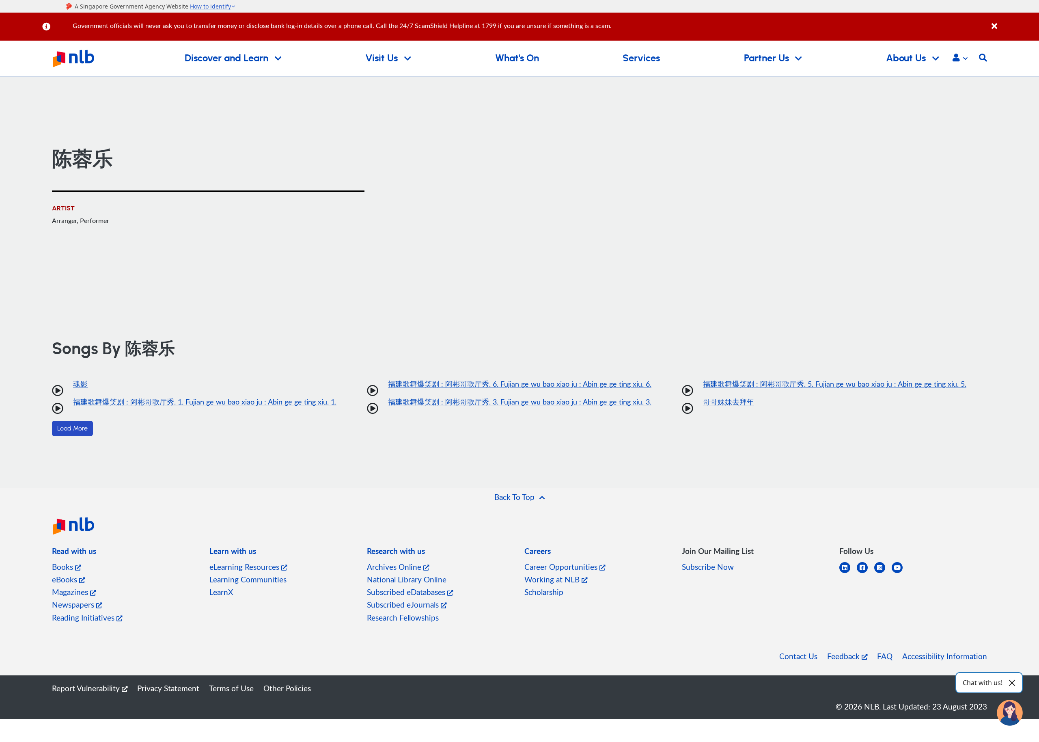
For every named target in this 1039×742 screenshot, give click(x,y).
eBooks (65, 579)
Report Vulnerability (87, 688)
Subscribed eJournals (404, 604)
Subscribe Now (708, 566)
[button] (960, 58)
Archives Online (395, 566)
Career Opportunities (561, 566)
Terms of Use (231, 688)
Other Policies (287, 688)
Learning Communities (248, 579)
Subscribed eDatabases (407, 591)
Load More (72, 428)
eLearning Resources (245, 566)
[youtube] (900, 572)
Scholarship (543, 591)
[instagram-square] (883, 572)
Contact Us (798, 656)
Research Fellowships (403, 617)
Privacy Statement (168, 688)
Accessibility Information (944, 656)
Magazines (71, 591)
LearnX (221, 591)
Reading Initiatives (84, 617)
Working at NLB (553, 579)
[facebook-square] (865, 572)
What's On (517, 58)
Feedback (844, 656)
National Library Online (406, 579)
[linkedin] (848, 572)
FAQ (884, 656)
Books (63, 566)
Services (641, 58)
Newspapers (74, 604)
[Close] (1014, 22)
